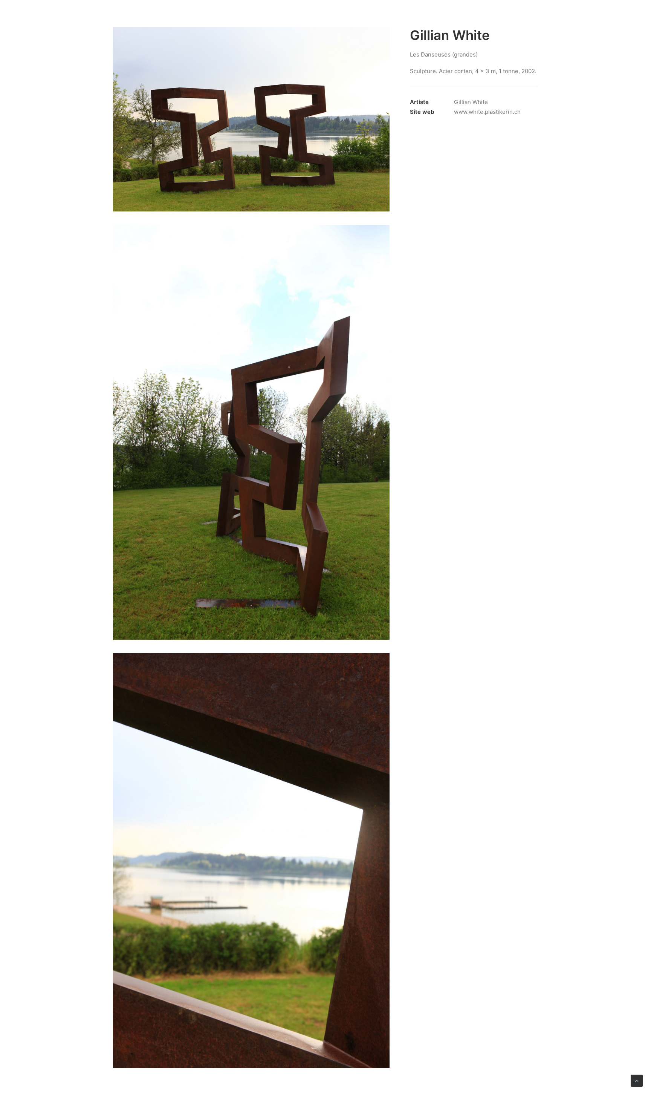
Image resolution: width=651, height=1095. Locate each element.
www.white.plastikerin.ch (487, 111)
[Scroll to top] (637, 1080)
